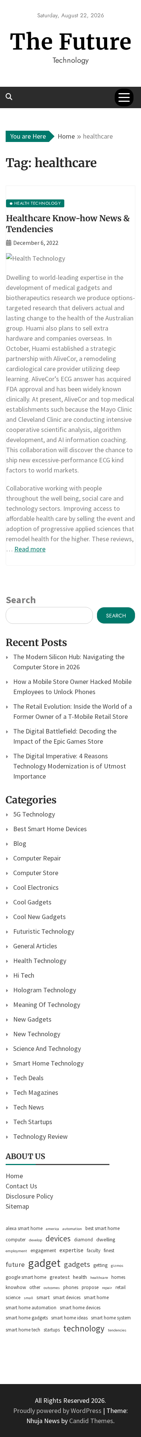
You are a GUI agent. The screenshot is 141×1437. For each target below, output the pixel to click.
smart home (96, 1297)
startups (52, 1330)
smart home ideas (69, 1318)
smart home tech (23, 1330)
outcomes (52, 1287)
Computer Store (35, 872)
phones (70, 1287)
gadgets (77, 1264)
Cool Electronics (36, 887)
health (80, 1277)
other (34, 1287)
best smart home (102, 1228)
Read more (29, 549)
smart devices (66, 1297)
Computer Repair (37, 858)
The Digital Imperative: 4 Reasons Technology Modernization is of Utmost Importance (69, 766)
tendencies (117, 1330)
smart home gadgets (27, 1318)
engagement (43, 1250)
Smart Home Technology (48, 1063)
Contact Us (21, 1186)
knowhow (16, 1287)
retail (120, 1287)
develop (35, 1240)
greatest (60, 1277)
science (13, 1297)
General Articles (35, 946)
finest (109, 1250)
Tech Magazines (35, 1092)
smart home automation (31, 1307)
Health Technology (39, 960)
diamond (83, 1239)
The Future (71, 42)
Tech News (28, 1107)
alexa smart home (24, 1228)
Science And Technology (47, 1048)
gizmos (117, 1265)
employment (16, 1250)
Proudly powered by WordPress (58, 1410)
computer (16, 1239)
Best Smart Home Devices (50, 828)
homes (118, 1277)
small (28, 1297)
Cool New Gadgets (39, 916)
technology (84, 1328)
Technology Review (40, 1136)
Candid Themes (91, 1420)
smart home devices (80, 1307)
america (52, 1228)
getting (100, 1265)
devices (58, 1238)
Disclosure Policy (29, 1196)
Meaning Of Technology (46, 1004)
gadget (44, 1263)
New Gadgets (32, 1019)
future (15, 1264)
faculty (93, 1250)
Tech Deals (28, 1077)
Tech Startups (32, 1121)
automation (72, 1228)
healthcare (99, 1277)
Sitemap (17, 1206)
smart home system (111, 1318)
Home (14, 1175)
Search (21, 599)
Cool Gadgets (32, 902)
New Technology (36, 1033)
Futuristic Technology (43, 931)
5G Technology (34, 814)
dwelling (105, 1239)
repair (107, 1287)
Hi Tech (23, 975)
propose (90, 1287)
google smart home (26, 1277)
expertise (71, 1250)
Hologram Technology (44, 990)
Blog (19, 843)
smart (43, 1297)
